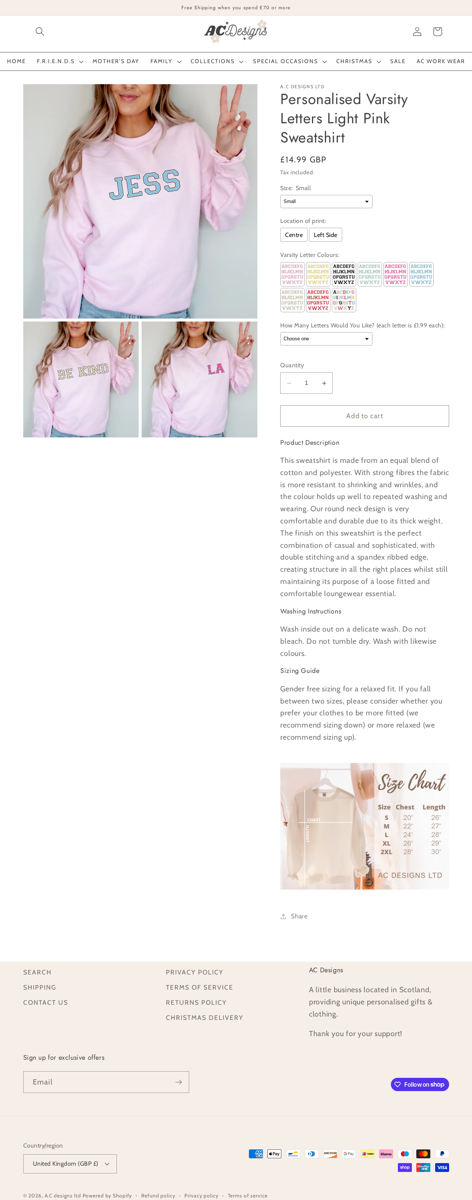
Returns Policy (196, 1002)
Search (37, 972)
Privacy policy (201, 1196)
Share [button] (299, 916)
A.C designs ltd (63, 1196)
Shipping (39, 987)
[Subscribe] (179, 1082)
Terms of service (248, 1196)
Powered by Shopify (107, 1196)
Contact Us (45, 1002)
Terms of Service (199, 987)
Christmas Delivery (204, 1017)
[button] (40, 31)
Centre (294, 235)
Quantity (292, 365)
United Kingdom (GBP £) (65, 1163)
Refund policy (158, 1196)
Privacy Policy (194, 972)
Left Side (325, 235)
